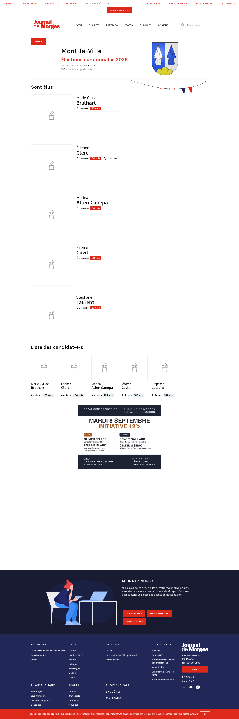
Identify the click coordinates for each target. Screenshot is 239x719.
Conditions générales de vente (164, 673)
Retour (38, 41)
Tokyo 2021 (73, 705)
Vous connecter (159, 613)
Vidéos (34, 659)
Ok (204, 714)
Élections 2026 (75, 655)
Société (72, 673)
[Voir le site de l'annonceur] (119, 437)
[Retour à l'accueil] (195, 648)
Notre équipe (158, 667)
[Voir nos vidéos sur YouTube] (191, 687)
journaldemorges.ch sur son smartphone (163, 661)
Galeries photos (38, 655)
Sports (129, 25)
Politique (72, 664)
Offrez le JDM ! (134, 621)
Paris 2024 (73, 700)
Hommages (36, 691)
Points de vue (112, 659)
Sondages (36, 705)
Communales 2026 (119, 10)
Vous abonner (134, 613)
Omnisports (74, 696)
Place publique (43, 685)
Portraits (112, 25)
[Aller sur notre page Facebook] (184, 688)
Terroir (71, 677)
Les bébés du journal (41, 700)
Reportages (74, 668)
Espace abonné (70, 3)
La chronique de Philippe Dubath (121, 655)
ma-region (114, 698)
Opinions (163, 25)
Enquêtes (94, 25)
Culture (72, 650)
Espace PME (157, 655)
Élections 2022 (117, 685)
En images (145, 25)
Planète (72, 659)
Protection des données (163, 679)
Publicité (156, 650)
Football (72, 691)
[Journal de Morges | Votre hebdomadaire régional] (47, 28)
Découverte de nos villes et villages (48, 650)
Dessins (110, 650)
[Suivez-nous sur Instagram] (198, 688)
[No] (235, 714)
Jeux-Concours (38, 696)
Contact (195, 669)
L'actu (78, 25)
